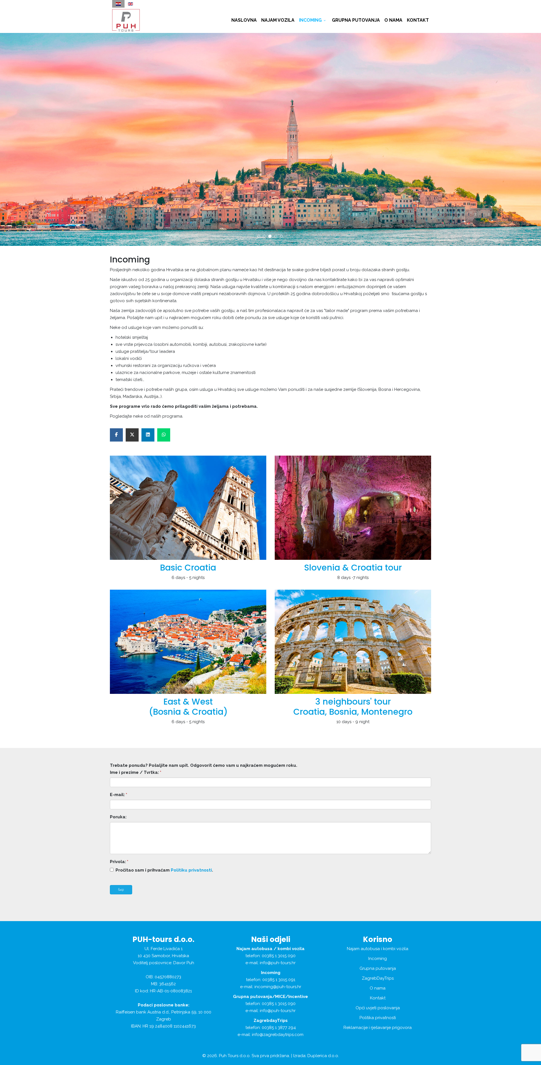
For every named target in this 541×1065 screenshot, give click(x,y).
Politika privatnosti (378, 1017)
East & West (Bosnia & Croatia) (188, 707)
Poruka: (118, 816)
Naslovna (244, 20)
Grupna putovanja (356, 20)
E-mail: (118, 794)
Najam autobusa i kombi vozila (377, 948)
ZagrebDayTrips (378, 978)
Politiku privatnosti (191, 870)
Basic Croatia (188, 568)
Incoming (310, 20)
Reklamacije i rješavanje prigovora (377, 1027)
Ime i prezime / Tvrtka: (135, 772)
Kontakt (418, 20)
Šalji (121, 889)
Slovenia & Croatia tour (353, 568)
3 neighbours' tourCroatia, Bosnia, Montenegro (353, 707)
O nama (393, 20)
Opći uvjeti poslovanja (378, 1007)
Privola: (119, 861)
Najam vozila (277, 20)
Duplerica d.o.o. (323, 1055)
